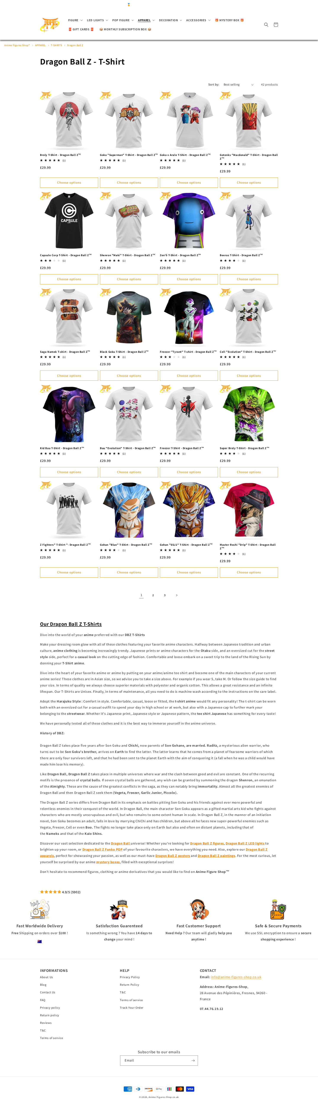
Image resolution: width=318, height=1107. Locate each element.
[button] (75, 20)
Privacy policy (50, 1008)
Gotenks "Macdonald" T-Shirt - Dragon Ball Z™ (249, 156)
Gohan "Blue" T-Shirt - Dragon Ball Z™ (126, 545)
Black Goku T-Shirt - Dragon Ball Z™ (124, 352)
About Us (46, 977)
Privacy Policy (130, 977)
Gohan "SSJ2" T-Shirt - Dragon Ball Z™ (186, 545)
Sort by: (213, 84)
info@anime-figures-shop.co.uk (236, 977)
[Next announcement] (229, 5)
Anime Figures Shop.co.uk (164, 1097)
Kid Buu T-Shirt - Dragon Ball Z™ (62, 448)
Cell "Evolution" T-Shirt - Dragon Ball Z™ (248, 352)
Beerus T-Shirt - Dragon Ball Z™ (241, 255)
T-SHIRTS (57, 45)
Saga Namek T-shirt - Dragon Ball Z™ (65, 352)
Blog (43, 985)
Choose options (69, 182)
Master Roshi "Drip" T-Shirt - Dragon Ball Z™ (248, 546)
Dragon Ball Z (75, 45)
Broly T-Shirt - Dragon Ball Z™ (60, 155)
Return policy (49, 1015)
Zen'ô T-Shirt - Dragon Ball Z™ (180, 255)
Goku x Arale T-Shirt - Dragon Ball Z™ (185, 155)
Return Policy (129, 985)
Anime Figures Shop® (17, 45)
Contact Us (47, 992)
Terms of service (51, 1038)
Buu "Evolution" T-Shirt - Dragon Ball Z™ (128, 448)
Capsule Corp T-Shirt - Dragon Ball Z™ (66, 255)
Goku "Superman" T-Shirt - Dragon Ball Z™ (129, 155)
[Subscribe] (193, 1060)
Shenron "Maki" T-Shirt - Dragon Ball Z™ (127, 255)
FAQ (42, 1000)
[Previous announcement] (88, 5)
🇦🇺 (39, 941)
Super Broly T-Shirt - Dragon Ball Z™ (245, 448)
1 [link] (141, 595)
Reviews (45, 1023)
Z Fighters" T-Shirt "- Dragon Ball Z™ (65, 545)
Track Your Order (131, 1008)
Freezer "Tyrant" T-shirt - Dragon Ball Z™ (188, 352)
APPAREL (41, 45)
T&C (43, 1030)
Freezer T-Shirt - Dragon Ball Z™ (182, 448)
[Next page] (176, 595)
